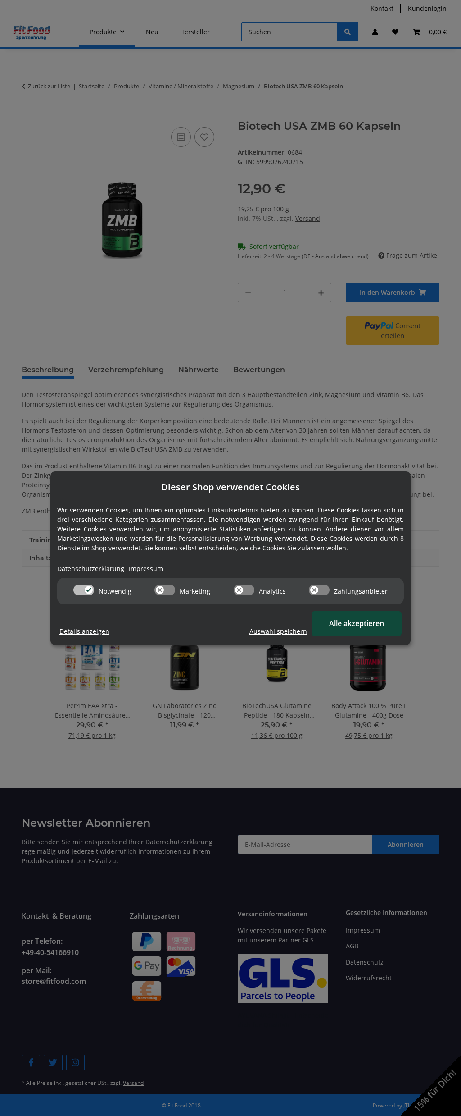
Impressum (146, 568)
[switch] (83, 590)
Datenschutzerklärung (90, 568)
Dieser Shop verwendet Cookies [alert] (230, 487)
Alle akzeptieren (356, 623)
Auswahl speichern (278, 631)
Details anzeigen (84, 631)
